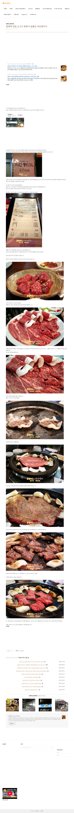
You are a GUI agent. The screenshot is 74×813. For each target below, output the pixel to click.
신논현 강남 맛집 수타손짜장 (31, 677)
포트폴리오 (37, 8)
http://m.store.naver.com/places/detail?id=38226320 (20, 74)
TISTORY (37, 811)
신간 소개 (30, 8)
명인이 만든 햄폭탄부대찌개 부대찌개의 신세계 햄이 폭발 (23, 76)
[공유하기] (10, 651)
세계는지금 (16, 14)
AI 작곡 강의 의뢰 (58, 8)
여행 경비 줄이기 (7, 14)
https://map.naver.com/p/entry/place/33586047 (19, 63)
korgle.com (24, 14)
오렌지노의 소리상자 (14, 716)
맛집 (16, 657)
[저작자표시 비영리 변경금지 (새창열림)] (22, 650)
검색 (52, 747)
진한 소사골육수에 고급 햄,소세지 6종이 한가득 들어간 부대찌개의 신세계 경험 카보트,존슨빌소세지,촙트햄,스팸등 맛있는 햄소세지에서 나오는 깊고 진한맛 (32, 79)
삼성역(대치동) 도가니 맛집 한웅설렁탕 (31, 686)
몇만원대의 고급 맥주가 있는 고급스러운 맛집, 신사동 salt (31, 668)
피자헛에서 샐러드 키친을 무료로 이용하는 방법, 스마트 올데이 (31, 671)
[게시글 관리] (12, 651)
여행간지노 (67, 8)
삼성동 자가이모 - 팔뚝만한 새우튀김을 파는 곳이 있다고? (31, 665)
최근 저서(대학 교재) (47, 8)
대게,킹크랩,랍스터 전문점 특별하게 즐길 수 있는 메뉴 (22, 66)
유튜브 (11, 8)
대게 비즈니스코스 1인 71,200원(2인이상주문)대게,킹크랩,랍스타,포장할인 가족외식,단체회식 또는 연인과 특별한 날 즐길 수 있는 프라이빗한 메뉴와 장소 (32, 68)
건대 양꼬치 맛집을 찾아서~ (31, 690)
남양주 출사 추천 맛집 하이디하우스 (31, 680)
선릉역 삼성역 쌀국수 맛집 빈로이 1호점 (31, 674)
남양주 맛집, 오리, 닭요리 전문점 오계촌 (31, 683)
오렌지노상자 (10, 657)
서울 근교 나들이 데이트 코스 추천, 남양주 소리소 (31, 662)
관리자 (42, 811)
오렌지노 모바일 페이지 (20, 8)
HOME (5, 8)
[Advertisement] (37, 48)
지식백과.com (33, 14)
